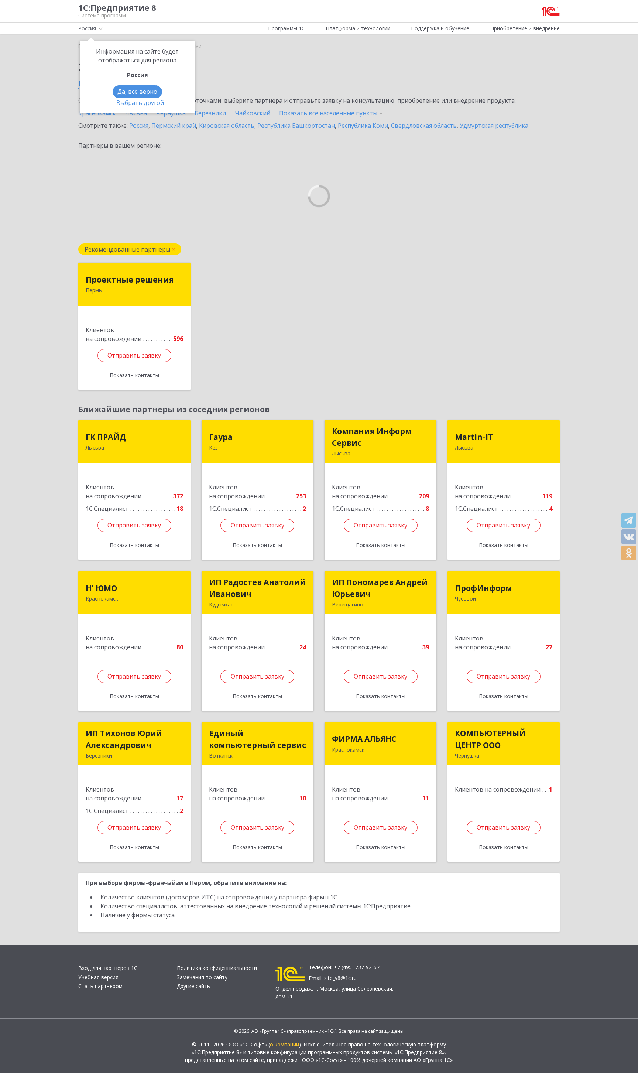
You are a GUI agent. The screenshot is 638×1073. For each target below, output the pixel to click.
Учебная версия (98, 977)
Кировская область (226, 126)
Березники (210, 113)
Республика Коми (363, 126)
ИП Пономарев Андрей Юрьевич (380, 588)
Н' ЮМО (101, 588)
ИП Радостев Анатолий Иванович (257, 588)
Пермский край (173, 126)
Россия (138, 126)
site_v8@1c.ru (340, 977)
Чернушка (171, 113)
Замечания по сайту (202, 977)
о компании (284, 1044)
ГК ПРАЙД (106, 437)
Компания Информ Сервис (372, 437)
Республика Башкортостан (296, 126)
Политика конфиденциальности (217, 967)
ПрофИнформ (483, 588)
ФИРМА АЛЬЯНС (364, 739)
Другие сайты (194, 986)
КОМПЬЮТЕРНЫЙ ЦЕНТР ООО (490, 739)
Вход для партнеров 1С (107, 967)
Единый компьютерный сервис (257, 739)
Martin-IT (474, 437)
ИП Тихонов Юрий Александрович (124, 739)
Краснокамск (97, 113)
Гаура (221, 437)
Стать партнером (100, 986)
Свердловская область (424, 126)
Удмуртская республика (494, 126)
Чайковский (252, 113)
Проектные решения (130, 279)
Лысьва (136, 113)
